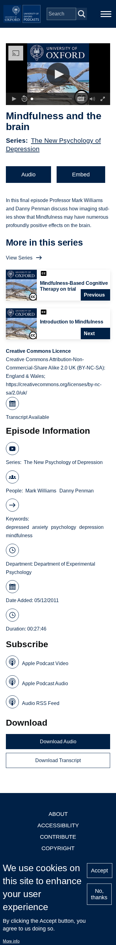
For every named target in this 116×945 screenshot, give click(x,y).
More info (11, 941)
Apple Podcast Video (45, 663)
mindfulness (19, 535)
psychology (63, 527)
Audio (28, 174)
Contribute (58, 837)
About (58, 814)
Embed (81, 174)
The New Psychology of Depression (63, 462)
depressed (17, 527)
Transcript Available (27, 417)
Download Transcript (58, 760)
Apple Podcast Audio (45, 683)
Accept (99, 870)
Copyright (58, 848)
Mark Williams (40, 490)
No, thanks (99, 894)
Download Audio (58, 741)
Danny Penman (76, 490)
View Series (19, 257)
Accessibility (58, 825)
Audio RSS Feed (40, 703)
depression (91, 527)
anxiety (40, 527)
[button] (58, 74)
